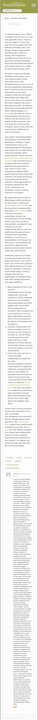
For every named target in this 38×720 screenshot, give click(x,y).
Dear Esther (9, 457)
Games (19, 457)
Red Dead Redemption (12, 468)
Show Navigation (34, 5)
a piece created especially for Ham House (19, 385)
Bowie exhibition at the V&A (16, 205)
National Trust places (12, 464)
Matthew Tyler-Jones (13, 23)
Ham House (28, 457)
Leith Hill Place (20, 211)
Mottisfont (18, 461)
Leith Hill (8, 461)
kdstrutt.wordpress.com (15, 24)
